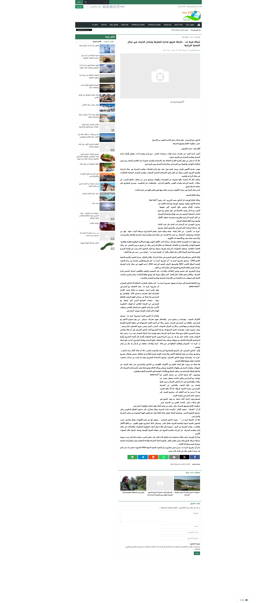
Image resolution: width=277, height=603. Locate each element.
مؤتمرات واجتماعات (154, 24)
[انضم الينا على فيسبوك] (104, 6)
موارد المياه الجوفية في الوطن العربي (88, 96)
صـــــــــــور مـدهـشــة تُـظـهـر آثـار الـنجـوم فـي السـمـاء (89, 234)
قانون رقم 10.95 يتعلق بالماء (89, 45)
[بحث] (85, 2)
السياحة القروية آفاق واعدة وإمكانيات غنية (90, 86)
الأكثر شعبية (97, 41)
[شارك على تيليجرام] (142, 457)
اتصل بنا (95, 24)
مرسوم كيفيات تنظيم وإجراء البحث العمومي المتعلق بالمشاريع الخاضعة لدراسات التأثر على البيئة (88, 156)
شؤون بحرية (190, 24)
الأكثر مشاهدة (109, 41)
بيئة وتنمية (167, 24)
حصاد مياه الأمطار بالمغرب (90, 193)
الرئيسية (198, 25)
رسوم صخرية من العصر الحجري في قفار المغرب (89, 185)
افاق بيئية (185, 37)
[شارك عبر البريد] (174, 457)
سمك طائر (95, 203)
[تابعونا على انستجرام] (107, 6)
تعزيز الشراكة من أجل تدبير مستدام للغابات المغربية (90, 56)
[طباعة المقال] (132, 457)
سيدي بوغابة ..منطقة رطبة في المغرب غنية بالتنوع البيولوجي (88, 135)
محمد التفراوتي (195, 50)
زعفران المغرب (94, 223)
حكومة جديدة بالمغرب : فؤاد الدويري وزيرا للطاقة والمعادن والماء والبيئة (89, 216)
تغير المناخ (124, 24)
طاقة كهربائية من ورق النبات (89, 163)
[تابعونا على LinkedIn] (118, 6)
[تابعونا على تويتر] (111, 6)
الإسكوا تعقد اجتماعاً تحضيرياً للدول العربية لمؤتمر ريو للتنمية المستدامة (160, 493)
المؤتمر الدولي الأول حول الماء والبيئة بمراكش (88, 145)
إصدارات (104, 24)
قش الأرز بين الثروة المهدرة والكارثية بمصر (89, 175)
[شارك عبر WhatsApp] (163, 457)
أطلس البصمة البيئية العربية (90, 242)
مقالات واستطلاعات (138, 24)
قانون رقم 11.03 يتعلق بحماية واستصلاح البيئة (89, 115)
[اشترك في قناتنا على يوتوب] (114, 6)
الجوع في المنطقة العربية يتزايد (133, 492)
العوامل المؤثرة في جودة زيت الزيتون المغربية (89, 76)
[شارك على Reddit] (153, 457)
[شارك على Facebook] (194, 457)
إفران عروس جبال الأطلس (90, 104)
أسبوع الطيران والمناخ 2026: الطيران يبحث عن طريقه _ (171, 30)
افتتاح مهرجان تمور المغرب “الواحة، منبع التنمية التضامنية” (89, 125)
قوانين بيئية (114, 24)
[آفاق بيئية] (138, 15)
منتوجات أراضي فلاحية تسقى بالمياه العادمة (187, 493)
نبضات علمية (178, 24)
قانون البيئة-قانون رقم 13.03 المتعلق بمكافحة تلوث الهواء (89, 66)
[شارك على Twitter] (184, 457)
